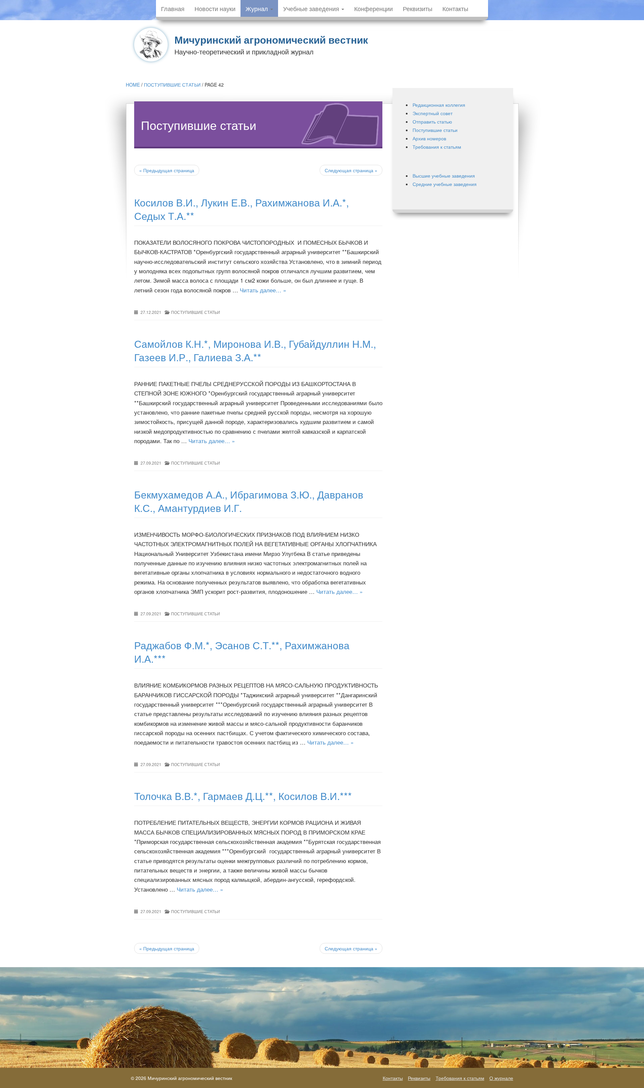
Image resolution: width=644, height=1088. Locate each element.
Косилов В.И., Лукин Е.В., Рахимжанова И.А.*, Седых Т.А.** (241, 209)
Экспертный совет (432, 113)
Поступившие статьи (172, 84)
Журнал (258, 8)
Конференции (373, 8)
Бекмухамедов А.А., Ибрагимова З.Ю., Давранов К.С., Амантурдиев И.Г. (248, 501)
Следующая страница (351, 170)
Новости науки (215, 8)
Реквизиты (417, 8)
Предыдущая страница (166, 170)
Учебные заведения (312, 8)
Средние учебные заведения (445, 184)
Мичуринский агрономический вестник (271, 39)
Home (133, 84)
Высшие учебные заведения (444, 175)
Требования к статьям (437, 146)
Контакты (455, 8)
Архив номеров (429, 138)
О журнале (501, 1078)
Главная (172, 8)
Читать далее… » (263, 290)
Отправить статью (432, 121)
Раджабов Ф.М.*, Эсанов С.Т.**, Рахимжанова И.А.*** (242, 652)
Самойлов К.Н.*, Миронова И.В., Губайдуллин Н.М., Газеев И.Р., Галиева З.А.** (255, 350)
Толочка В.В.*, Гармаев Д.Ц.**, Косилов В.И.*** (243, 796)
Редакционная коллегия (439, 104)
